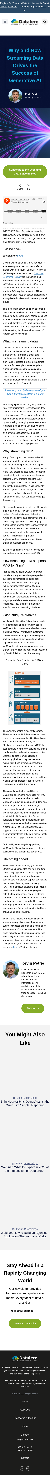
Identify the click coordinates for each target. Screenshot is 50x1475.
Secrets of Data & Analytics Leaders (14, 228)
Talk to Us (33, 1008)
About (25, 1426)
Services (25, 1409)
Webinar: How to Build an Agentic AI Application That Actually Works (25, 1234)
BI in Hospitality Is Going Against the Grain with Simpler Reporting (25, 1103)
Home (25, 1401)
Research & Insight (25, 1418)
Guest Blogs (30, 1097)
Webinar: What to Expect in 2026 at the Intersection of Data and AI (25, 1169)
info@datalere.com (25, 1439)
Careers (25, 1458)
